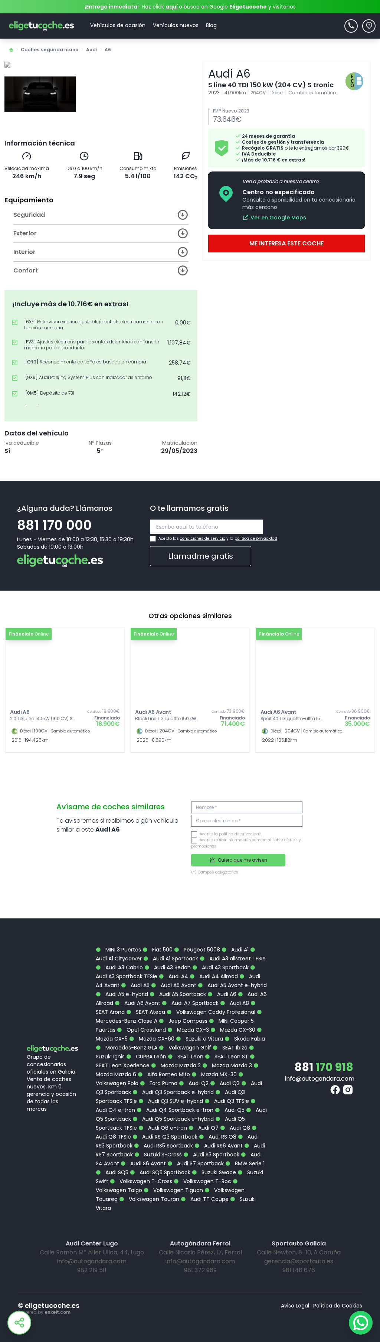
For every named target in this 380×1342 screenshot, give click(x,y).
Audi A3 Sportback (224, 967)
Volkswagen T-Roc (206, 1181)
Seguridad (29, 214)
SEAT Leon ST (230, 1056)
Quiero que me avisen (242, 860)
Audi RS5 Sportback (167, 1145)
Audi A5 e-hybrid (126, 994)
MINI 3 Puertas (122, 949)
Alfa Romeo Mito (168, 1074)
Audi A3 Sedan (172, 967)
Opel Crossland (145, 1030)
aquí (172, 6)
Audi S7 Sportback (200, 1163)
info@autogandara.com (319, 1078)
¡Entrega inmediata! (112, 6)
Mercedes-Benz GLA (130, 1047)
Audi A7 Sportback (194, 1003)
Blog (211, 25)
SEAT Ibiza (234, 1047)
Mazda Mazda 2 (180, 1065)
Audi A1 (239, 949)
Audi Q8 (239, 1128)
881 (323, 1067)
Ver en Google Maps (278, 217)
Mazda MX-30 (218, 1074)
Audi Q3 (229, 1083)
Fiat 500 (162, 949)
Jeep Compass (187, 1021)
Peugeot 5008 (201, 949)
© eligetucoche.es (48, 1305)
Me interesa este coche (286, 243)
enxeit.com (58, 1312)
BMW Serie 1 (249, 1163)
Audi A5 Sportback (182, 994)
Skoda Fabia (249, 1038)
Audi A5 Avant (177, 985)
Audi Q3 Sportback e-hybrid (177, 1092)
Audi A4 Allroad (218, 976)
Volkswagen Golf (189, 1047)
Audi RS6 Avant (223, 1145)
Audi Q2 (198, 1083)
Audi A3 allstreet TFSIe (237, 958)
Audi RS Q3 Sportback (169, 1136)
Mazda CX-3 (192, 1030)
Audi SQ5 (116, 1172)
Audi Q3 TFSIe (231, 1101)
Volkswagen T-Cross (145, 1181)
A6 (108, 49)
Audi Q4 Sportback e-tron (179, 1110)
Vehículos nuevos (176, 25)
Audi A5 (139, 985)
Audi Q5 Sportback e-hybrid (177, 1119)
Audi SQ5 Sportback (164, 1172)
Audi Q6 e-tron (167, 1128)
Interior (24, 252)
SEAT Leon (189, 1056)
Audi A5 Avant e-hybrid (236, 985)
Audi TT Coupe (209, 1199)
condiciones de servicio (202, 538)
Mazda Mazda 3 (231, 1065)
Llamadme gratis (200, 556)
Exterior (25, 233)
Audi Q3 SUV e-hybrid (175, 1101)
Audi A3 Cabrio (123, 967)
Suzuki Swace (218, 1172)
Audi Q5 (234, 1110)
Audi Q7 (208, 1128)
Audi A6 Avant (141, 1003)
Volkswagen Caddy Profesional (215, 1012)
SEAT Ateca (149, 1012)
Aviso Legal (295, 1305)
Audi (91, 49)
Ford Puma (162, 1083)
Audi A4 (177, 976)
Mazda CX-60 (155, 1038)
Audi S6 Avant (147, 1163)
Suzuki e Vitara (203, 1038)
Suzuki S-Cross (162, 1154)
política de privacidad (256, 538)
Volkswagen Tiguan (177, 1190)
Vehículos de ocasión (117, 25)
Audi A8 (238, 1003)
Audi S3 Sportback (215, 1154)
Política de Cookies (337, 1305)
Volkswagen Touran (153, 1199)
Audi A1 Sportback (174, 958)
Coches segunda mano (50, 49)
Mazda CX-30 (237, 1030)
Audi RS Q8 (221, 1136)
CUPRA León (150, 1056)
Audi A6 (226, 994)
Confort (25, 270)
